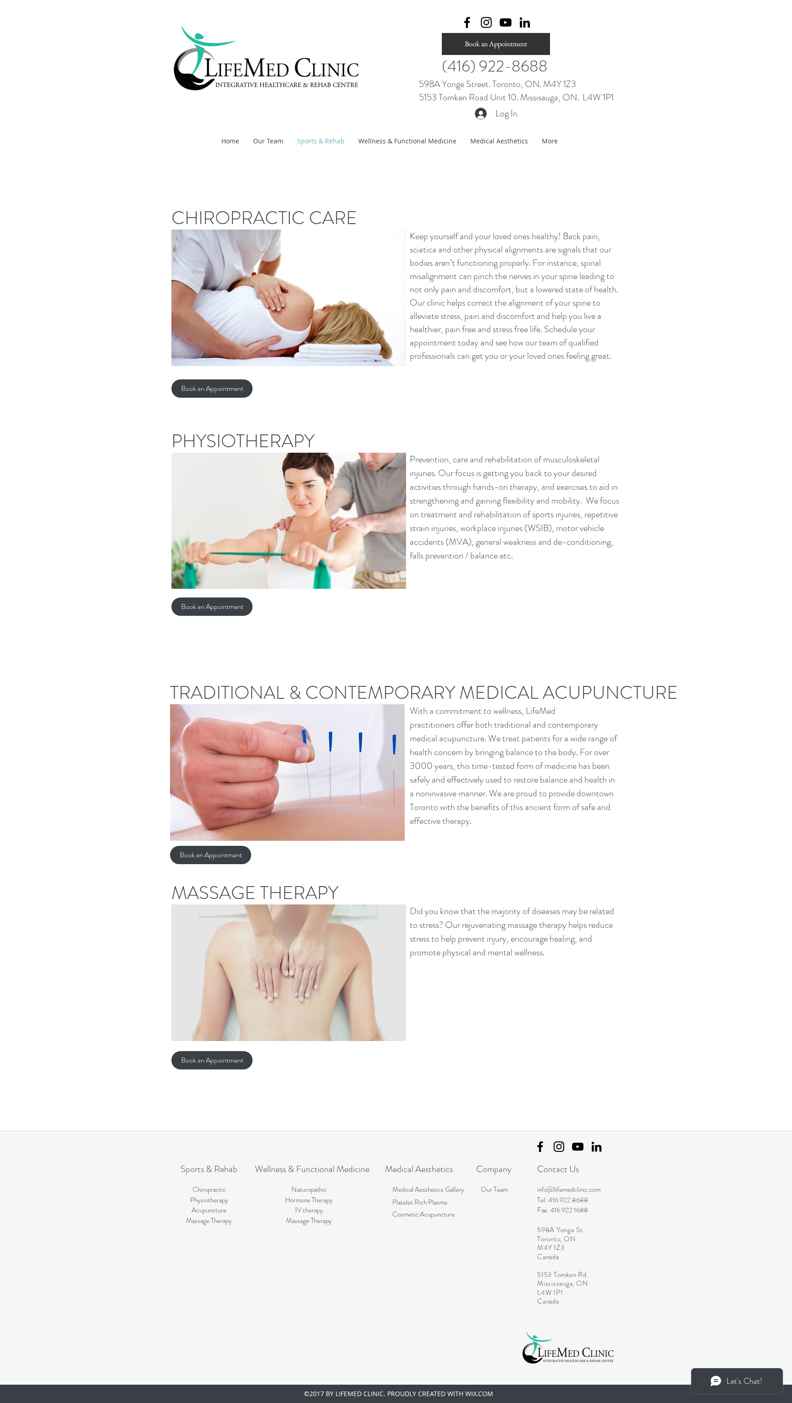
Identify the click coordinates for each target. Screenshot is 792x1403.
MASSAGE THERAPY (254, 893)
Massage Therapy (209, 1221)
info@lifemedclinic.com (568, 1189)
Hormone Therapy (309, 1200)
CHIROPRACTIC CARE (264, 218)
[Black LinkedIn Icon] (524, 22)
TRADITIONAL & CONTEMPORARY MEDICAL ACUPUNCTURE (424, 693)
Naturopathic (309, 1189)
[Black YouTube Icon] (505, 22)
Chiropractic (209, 1189)
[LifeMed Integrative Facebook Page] (540, 1147)
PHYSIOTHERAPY (242, 441)
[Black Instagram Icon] (486, 22)
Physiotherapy (209, 1200)
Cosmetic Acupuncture (423, 1214)
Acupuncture (209, 1210)
